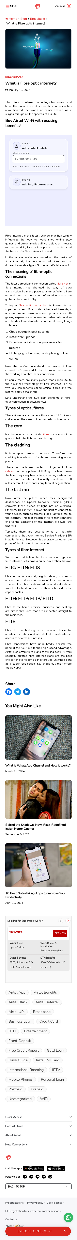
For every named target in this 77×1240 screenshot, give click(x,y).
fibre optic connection (33, 305)
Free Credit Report (23, 1050)
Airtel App (16, 992)
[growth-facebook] (25, 1177)
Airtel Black (17, 1002)
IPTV (56, 1069)
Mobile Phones (20, 1079)
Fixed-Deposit (19, 1040)
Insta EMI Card (47, 1060)
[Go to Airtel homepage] (37, 6)
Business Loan (19, 1021)
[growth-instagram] (50, 1177)
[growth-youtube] (37, 1177)
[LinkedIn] (26, 691)
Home (12, 19)
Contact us (11, 1219)
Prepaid (37, 1089)
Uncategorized (20, 1098)
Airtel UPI (16, 1011)
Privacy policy (35, 1203)
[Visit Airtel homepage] (8, 1159)
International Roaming (26, 1069)
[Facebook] (8, 691)
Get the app (13, 1168)
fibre (46, 434)
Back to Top (16, 1186)
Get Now (60, 933)
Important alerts (14, 1203)
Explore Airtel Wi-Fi (34, 1231)
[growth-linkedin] (31, 1177)
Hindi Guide (18, 1060)
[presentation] (60, 920)
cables (9, 471)
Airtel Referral (47, 1002)
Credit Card (48, 1021)
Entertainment (35, 1031)
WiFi (44, 1098)
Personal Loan (52, 1079)
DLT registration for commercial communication (32, 1211)
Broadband (37, 19)
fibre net (62, 284)
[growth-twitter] (44, 1177)
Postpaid (15, 1089)
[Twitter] (17, 691)
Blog (23, 19)
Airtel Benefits (45, 992)
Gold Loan (55, 1050)
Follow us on (13, 1177)
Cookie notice (54, 1203)
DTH (12, 1031)
